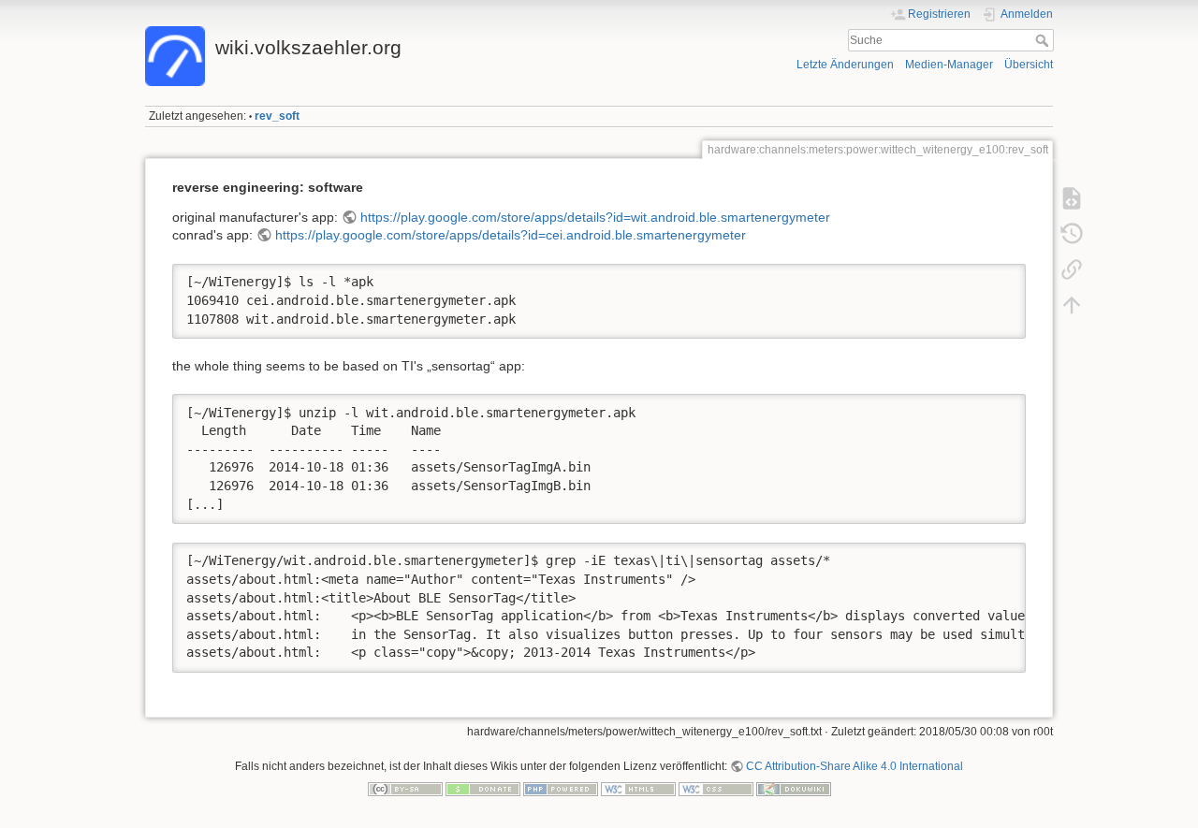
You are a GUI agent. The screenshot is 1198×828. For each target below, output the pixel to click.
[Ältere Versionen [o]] (1071, 234)
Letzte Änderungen (845, 64)
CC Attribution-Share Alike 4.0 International (854, 766)
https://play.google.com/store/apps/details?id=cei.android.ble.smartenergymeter (510, 234)
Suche (1044, 40)
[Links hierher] (1071, 269)
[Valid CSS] (716, 787)
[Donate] (483, 787)
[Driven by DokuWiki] (793, 787)
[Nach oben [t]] (1071, 305)
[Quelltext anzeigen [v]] (1071, 198)
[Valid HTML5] (638, 787)
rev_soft (277, 116)
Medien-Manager (949, 64)
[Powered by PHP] (560, 787)
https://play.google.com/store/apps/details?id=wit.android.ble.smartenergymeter (595, 217)
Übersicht (1028, 64)
